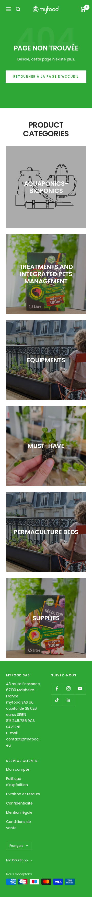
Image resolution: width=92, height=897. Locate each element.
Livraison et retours (23, 794)
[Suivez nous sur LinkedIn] (68, 700)
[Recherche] (18, 9)
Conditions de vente (18, 824)
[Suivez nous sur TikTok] (57, 700)
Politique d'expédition (17, 781)
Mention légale (19, 812)
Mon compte (17, 769)
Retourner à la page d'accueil (46, 76)
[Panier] (83, 9)
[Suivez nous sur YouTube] (80, 688)
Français (16, 845)
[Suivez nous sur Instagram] (68, 688)
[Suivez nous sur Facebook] (57, 688)
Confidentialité (19, 803)
